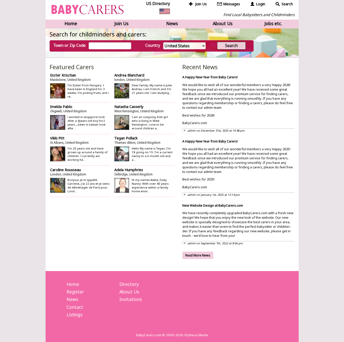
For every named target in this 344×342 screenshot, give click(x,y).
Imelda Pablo (61, 106)
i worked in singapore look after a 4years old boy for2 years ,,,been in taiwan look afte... (86, 122)
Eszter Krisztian (63, 75)
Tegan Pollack (125, 138)
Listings (74, 315)
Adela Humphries (128, 169)
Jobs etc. (273, 23)
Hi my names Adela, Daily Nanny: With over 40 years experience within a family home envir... (150, 185)
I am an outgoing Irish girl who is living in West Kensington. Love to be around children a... (150, 122)
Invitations (130, 299)
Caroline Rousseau (65, 169)
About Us (222, 23)
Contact (74, 307)
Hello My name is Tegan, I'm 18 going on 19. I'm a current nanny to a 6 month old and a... (152, 154)
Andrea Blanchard (129, 75)
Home (70, 23)
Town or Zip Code (69, 45)
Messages (231, 4)
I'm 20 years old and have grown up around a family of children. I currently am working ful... (87, 154)
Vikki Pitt (57, 138)
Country (152, 45)
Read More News (197, 255)
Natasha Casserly (128, 106)
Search (287, 4)
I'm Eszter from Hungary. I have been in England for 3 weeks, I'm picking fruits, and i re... (88, 90)
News (172, 23)
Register (75, 292)
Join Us (201, 4)
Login (260, 4)
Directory (129, 284)
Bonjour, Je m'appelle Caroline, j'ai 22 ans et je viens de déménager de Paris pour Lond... (88, 185)
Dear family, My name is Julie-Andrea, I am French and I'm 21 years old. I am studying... (152, 89)
